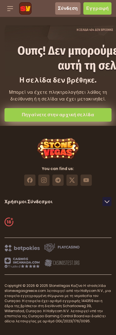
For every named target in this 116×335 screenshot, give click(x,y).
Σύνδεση (68, 8)
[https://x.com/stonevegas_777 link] (72, 180)
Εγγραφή (97, 8)
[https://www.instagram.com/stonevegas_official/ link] (44, 180)
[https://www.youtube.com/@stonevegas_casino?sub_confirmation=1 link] (86, 180)
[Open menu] (10, 8)
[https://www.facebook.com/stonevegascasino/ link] (29, 180)
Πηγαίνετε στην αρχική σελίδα (58, 114)
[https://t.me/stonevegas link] (58, 180)
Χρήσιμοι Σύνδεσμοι (29, 201)
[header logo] (25, 8)
